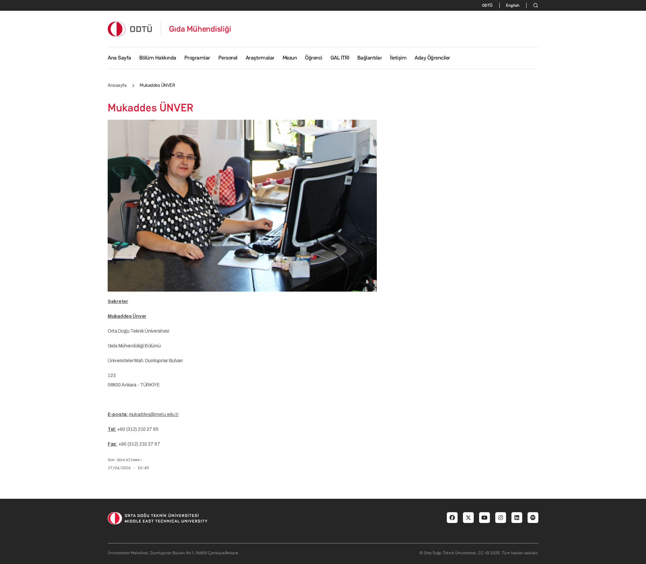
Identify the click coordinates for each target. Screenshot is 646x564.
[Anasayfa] (130, 28)
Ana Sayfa (119, 57)
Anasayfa (117, 85)
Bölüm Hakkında (157, 57)
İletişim (398, 57)
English (512, 5)
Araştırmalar (260, 57)
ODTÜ (487, 5)
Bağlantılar (369, 57)
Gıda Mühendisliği (200, 29)
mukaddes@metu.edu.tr (154, 414)
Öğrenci (313, 57)
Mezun (290, 57)
